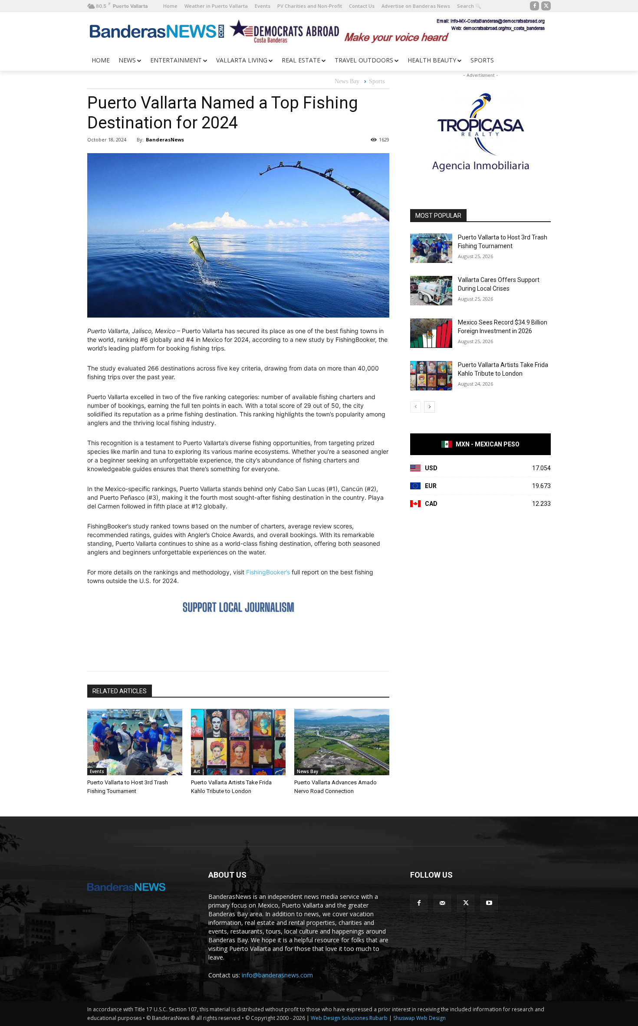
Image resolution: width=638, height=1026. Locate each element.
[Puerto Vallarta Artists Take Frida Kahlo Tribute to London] (238, 742)
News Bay (347, 81)
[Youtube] (489, 903)
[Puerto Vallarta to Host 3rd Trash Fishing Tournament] (134, 742)
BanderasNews (165, 139)
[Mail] (442, 903)
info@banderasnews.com (277, 975)
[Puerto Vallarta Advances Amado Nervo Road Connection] (341, 742)
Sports (377, 81)
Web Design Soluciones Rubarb (349, 1018)
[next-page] (429, 407)
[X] (546, 6)
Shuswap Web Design (419, 1018)
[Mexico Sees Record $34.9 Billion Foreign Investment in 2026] (431, 333)
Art (197, 771)
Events (97, 771)
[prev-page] (415, 407)
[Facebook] (534, 6)
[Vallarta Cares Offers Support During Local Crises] (431, 290)
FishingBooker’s (268, 572)
